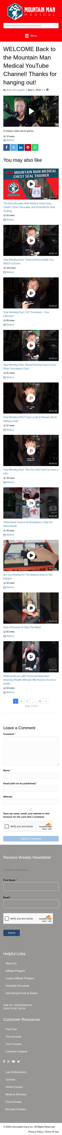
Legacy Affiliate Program (20, 978)
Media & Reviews (16, 1094)
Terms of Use (52, 1131)
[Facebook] (6, 147)
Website (7, 796)
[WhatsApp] (35, 147)
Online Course (14, 1087)
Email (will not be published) (20, 783)
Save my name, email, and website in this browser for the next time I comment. (26, 815)
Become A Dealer (16, 1109)
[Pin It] (28, 147)
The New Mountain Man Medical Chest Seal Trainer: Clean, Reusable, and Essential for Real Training (29, 207)
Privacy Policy (35, 1131)
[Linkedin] (21, 147)
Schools (10, 1079)
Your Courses (14, 1044)
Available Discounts (17, 985)
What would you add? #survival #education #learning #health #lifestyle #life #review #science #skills (29, 680)
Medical (10, 140)
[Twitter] (13, 147)
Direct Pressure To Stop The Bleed (22, 627)
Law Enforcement (16, 1072)
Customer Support (16, 1051)
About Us (11, 963)
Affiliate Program (15, 970)
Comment (9, 734)
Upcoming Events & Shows (22, 993)
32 (40, 701)
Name (7, 770)
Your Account (13, 1036)
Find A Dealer (14, 1101)
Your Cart (11, 1029)
